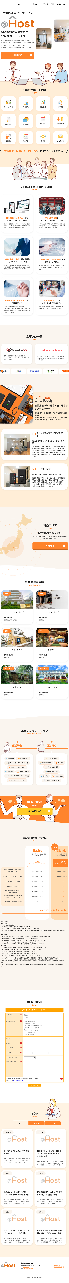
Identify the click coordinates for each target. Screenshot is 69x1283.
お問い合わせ (61, 4)
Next (67, 371)
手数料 (53, 4)
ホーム (18, 4)
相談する (17, 55)
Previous (2, 371)
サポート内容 (26, 4)
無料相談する (34, 811)
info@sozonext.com (28, 1268)
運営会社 (56, 1265)
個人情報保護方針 (58, 1267)
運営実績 (45, 4)
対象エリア (36, 4)
